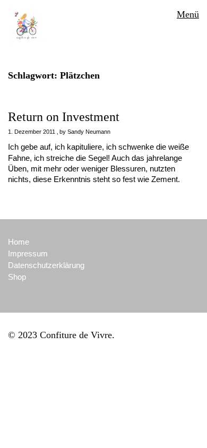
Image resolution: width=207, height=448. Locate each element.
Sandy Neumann (88, 131)
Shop (17, 276)
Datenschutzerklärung (46, 265)
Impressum (28, 253)
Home (18, 241)
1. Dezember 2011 (31, 131)
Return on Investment (63, 117)
